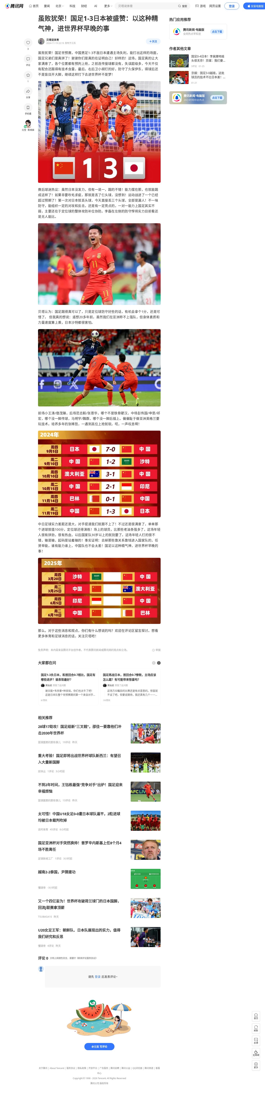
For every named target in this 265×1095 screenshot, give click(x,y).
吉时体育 (43, 829)
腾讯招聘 (115, 1068)
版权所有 (104, 1083)
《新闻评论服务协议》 (87, 958)
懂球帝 (42, 887)
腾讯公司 (94, 1083)
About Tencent (57, 1068)
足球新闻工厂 (45, 858)
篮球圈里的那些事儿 (49, 742)
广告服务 (104, 1068)
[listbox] (99, 831)
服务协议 (71, 1068)
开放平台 (93, 1068)
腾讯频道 (149, 1068)
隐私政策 (82, 1068)
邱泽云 (42, 771)
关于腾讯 (43, 1068)
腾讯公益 (126, 1068)
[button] (217, 31)
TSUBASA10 (45, 916)
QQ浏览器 (137, 1068)
